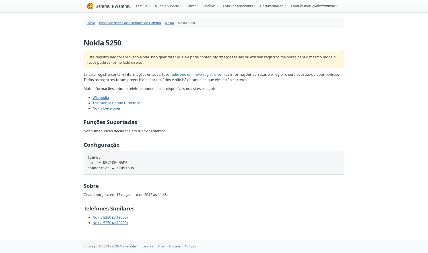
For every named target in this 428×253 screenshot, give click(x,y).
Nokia (169, 23)
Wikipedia (101, 97)
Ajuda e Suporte (167, 6)
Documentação (271, 6)
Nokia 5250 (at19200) (110, 217)
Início (91, 23)
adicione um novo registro (194, 74)
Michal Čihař (129, 246)
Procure (174, 246)
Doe (161, 246)
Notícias (209, 6)
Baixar (191, 6)
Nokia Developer (107, 108)
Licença (148, 246)
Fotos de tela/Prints (238, 6)
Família (141, 6)
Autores (190, 246)
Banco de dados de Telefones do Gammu (130, 23)
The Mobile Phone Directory (116, 102)
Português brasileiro (319, 6)
